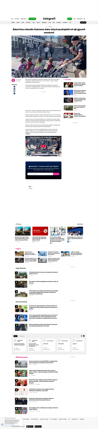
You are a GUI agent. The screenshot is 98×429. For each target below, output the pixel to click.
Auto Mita (18, 241)
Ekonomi (28, 22)
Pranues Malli (61, 343)
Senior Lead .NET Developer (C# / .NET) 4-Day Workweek (34, 345)
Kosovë (75, 102)
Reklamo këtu (80, 224)
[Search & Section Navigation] (84, 18)
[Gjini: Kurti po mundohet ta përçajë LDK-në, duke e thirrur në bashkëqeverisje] (68, 92)
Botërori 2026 (32, 18)
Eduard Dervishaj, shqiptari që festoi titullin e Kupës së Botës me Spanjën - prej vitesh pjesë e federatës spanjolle (43, 381)
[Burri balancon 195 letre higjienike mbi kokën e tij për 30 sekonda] (21, 284)
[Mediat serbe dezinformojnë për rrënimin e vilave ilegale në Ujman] (68, 115)
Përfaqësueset (31, 384)
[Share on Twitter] (14, 89)
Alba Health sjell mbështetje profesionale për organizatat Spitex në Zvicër (39, 238)
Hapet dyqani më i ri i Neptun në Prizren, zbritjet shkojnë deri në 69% (75, 238)
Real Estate (79, 18)
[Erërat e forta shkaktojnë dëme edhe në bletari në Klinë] (68, 107)
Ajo (54, 22)
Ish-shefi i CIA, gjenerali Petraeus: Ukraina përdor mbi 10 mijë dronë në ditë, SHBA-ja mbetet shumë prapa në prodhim (43, 307)
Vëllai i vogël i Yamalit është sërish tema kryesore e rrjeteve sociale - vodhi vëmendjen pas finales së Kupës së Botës (43, 372)
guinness (30, 188)
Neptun (70, 241)
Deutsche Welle (63, 419)
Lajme (18, 22)
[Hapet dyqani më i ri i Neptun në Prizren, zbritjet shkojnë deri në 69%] (75, 231)
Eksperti (69, 18)
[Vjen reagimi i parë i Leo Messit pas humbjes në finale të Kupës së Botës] (21, 410)
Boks (75, 87)
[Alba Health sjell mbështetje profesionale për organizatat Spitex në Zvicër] (40, 231)
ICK (69, 419)
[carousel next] (84, 336)
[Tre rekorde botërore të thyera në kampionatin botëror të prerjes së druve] (21, 275)
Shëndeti (65, 22)
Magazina (44, 22)
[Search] (12, 18)
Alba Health (36, 241)
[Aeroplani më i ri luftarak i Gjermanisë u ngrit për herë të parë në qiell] (42, 253)
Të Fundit (17, 18)
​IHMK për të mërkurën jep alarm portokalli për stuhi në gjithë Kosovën (80, 99)
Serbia (30, 320)
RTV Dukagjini (53, 419)
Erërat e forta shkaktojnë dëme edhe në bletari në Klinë (79, 107)
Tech (34, 22)
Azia (30, 327)
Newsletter (83, 22)
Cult (50, 22)
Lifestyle (59, 22)
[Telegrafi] (49, 18)
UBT (52, 243)
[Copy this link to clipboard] (14, 93)
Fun (70, 22)
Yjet (29, 375)
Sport (38, 22)
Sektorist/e (45, 343)
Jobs (75, 18)
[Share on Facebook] (14, 87)
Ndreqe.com (75, 419)
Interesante (31, 275)
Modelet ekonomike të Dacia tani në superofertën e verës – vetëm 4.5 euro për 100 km (22, 238)
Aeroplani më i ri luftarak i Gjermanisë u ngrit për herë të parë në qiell (54, 253)
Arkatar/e (75, 343)
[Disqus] (49, 207)
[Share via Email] (14, 91)
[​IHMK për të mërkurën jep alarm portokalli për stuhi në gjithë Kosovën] (68, 100)
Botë (23, 22)
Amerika (30, 310)
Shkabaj (82, 419)
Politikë (75, 95)
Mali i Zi (30, 401)
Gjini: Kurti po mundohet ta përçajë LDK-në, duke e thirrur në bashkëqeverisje (80, 92)
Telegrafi (19, 79)
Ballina (13, 22)
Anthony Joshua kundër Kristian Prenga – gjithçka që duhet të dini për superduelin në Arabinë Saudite (80, 85)
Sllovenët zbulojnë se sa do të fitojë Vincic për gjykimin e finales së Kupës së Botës (31, 259)
